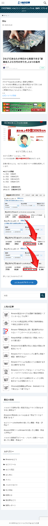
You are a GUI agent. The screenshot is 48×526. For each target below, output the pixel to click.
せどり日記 (10, 469)
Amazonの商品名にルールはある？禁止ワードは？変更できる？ (23, 416)
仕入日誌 (9, 490)
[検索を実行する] (42, 295)
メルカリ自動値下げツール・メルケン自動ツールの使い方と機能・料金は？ (23, 438)
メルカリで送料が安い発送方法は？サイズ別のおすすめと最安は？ (23, 408)
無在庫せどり (11, 500)
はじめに (9, 474)
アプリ (8, 479)
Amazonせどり (11, 459)
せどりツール (11, 464)
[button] (45, 3)
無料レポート (11, 505)
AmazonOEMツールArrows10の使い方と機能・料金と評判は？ (24, 431)
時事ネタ (9, 495)
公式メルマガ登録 (9, 95)
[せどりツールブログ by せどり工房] (24, 3)
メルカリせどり (12, 485)
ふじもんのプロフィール (24, 282)
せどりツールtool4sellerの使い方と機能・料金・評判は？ (23, 423)
